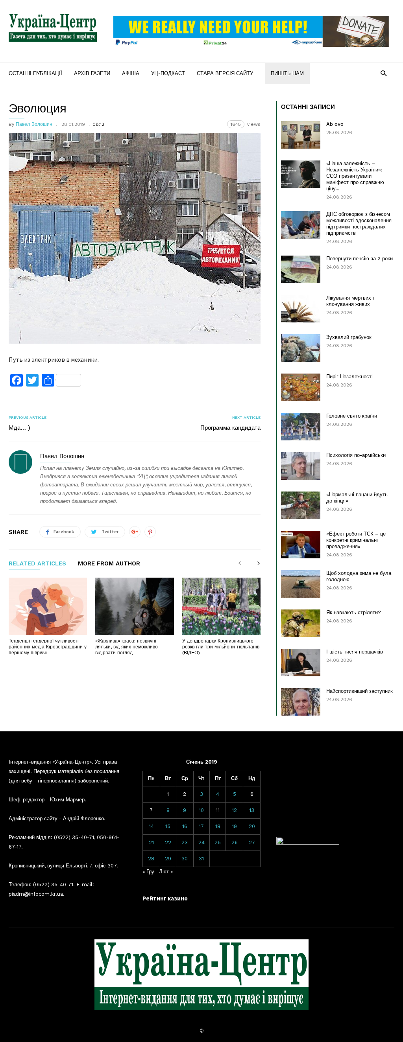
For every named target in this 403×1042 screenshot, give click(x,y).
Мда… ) (19, 427)
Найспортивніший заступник (359, 691)
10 (201, 810)
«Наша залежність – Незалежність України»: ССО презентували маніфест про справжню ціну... (355, 175)
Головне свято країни (351, 416)
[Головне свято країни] (300, 426)
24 (201, 842)
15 (167, 826)
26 (234, 842)
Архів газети (92, 73)
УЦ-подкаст (168, 73)
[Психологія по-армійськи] (300, 466)
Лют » (166, 871)
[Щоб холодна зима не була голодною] (300, 584)
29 (168, 859)
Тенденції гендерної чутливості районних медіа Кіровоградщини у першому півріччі (48, 646)
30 (184, 859)
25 (217, 842)
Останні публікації (35, 73)
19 (234, 826)
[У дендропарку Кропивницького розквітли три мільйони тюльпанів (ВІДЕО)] (221, 606)
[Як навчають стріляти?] (300, 623)
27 (252, 842)
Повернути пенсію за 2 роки (359, 258)
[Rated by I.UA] (307, 843)
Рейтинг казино (165, 898)
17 (201, 826)
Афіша (130, 73)
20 (252, 826)
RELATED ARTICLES (37, 564)
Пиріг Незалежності (349, 376)
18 (217, 826)
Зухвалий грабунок (349, 337)
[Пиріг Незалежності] (300, 387)
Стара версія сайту (225, 73)
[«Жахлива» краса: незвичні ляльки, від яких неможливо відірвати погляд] (134, 606)
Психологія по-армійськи (356, 455)
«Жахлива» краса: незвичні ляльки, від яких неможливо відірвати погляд (126, 646)
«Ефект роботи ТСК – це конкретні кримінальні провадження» (356, 540)
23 (184, 842)
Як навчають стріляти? (353, 612)
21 (151, 842)
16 (184, 826)
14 (151, 826)
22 (168, 842)
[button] (383, 73)
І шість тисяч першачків (354, 652)
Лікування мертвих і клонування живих (350, 301)
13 (251, 810)
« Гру (148, 871)
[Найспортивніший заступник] (300, 702)
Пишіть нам (287, 73)
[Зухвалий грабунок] (300, 348)
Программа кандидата (230, 427)
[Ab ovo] (300, 135)
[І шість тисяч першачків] (300, 662)
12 (234, 810)
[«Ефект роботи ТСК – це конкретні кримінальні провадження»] (300, 544)
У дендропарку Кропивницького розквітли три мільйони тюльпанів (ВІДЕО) (220, 646)
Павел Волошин (34, 124)
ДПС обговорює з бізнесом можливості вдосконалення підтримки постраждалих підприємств (359, 223)
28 (151, 859)
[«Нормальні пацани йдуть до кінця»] (300, 505)
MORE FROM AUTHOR (109, 564)
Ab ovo (335, 124)
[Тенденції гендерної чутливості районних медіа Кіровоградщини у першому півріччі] (48, 606)
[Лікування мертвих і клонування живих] (300, 308)
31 (201, 859)
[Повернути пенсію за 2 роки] (300, 269)
